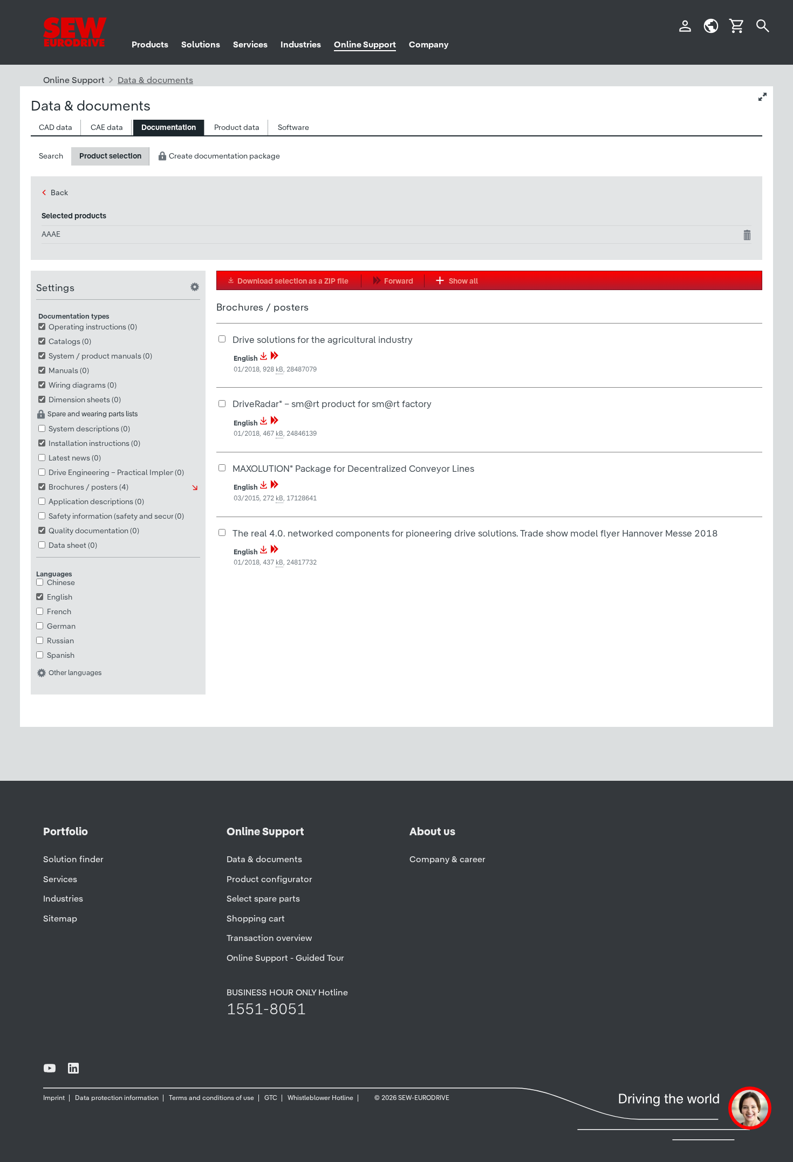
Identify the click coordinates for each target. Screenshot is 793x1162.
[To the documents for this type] (196, 487)
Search (51, 155)
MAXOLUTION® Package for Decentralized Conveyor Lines (353, 468)
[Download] (263, 358)
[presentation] (55, 127)
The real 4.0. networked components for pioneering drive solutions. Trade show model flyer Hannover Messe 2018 (475, 533)
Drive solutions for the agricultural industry (323, 339)
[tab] (56, 127)
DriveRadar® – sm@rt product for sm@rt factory (332, 403)
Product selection (110, 155)
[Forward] (274, 358)
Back (59, 192)
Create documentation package (223, 155)
